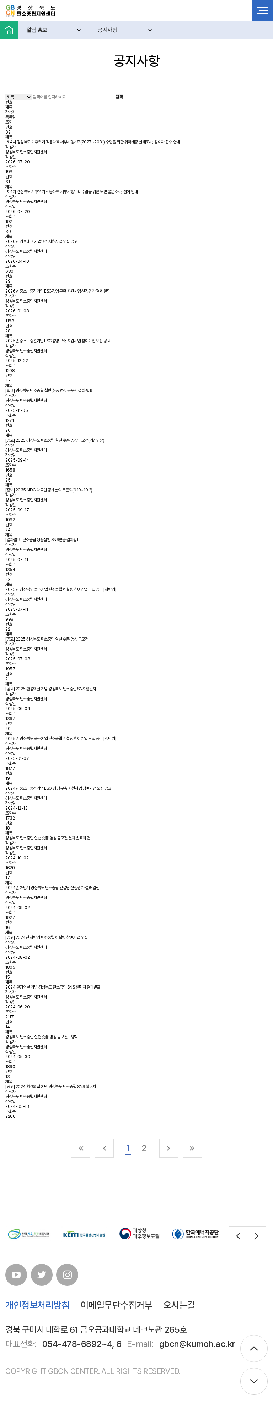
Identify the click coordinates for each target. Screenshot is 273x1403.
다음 (168, 1148)
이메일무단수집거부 (116, 1305)
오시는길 (179, 1305)
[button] (238, 1235)
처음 (80, 1148)
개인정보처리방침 (37, 1305)
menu (262, 10)
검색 (119, 96)
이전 (104, 1148)
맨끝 (192, 1148)
